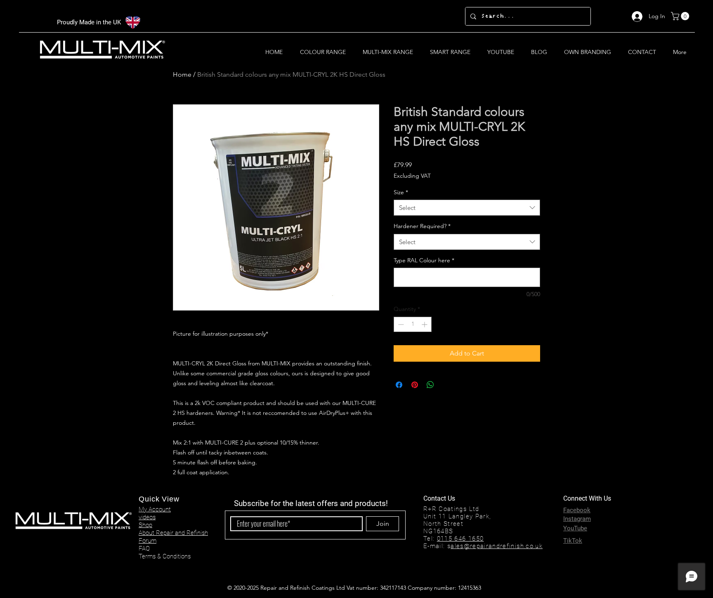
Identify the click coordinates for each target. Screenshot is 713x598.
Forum (147, 540)
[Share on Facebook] (399, 385)
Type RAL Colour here (424, 260)
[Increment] (425, 324)
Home (182, 74)
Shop (145, 525)
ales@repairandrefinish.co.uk (497, 546)
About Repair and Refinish (173, 533)
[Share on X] (446, 385)
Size (401, 192)
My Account (155, 509)
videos (147, 517)
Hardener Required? (422, 226)
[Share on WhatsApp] (430, 385)
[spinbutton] (412, 324)
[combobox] (467, 208)
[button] (681, 16)
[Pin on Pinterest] (415, 385)
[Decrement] (400, 324)
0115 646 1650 (460, 538)
